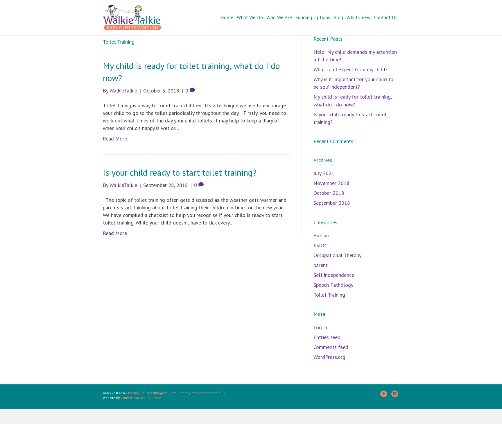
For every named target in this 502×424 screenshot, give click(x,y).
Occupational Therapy (337, 255)
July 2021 (323, 173)
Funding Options (312, 17)
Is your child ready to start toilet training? (181, 172)
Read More (115, 138)
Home (226, 17)
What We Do (250, 17)
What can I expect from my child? (350, 69)
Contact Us (385, 17)
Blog (338, 17)
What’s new (359, 17)
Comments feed (330, 347)
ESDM (320, 245)
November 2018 (331, 183)
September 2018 (331, 202)
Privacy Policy (139, 393)
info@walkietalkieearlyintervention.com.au (188, 393)
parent (320, 265)
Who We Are (279, 17)
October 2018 (328, 193)
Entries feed (326, 337)
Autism (321, 235)
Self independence (333, 275)
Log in (320, 327)
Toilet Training (329, 294)
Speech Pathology (333, 285)
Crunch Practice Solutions (141, 398)
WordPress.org (329, 357)
